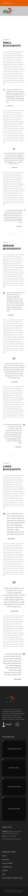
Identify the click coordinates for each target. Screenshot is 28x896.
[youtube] (4, 5)
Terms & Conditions (7, 863)
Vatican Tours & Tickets (14, 808)
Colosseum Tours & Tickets (14, 749)
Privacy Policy (5, 859)
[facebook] (2, 5)
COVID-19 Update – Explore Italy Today (12, 878)
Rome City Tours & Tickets (14, 786)
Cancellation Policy (7, 867)
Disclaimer (5, 870)
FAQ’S (3, 874)
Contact (4, 856)
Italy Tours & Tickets (14, 767)
